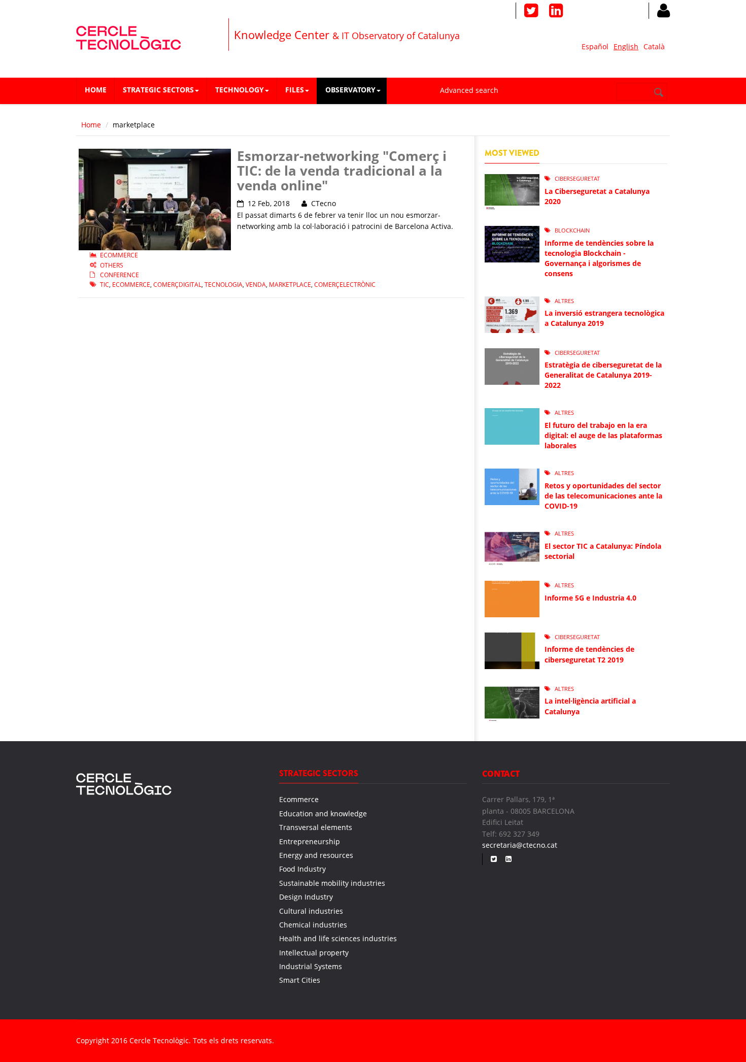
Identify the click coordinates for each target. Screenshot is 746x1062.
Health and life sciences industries (338, 938)
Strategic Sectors (158, 89)
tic (104, 284)
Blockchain (572, 230)
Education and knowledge (323, 813)
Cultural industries (311, 911)
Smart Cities (299, 980)
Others (111, 265)
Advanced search (469, 90)
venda (256, 284)
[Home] (128, 36)
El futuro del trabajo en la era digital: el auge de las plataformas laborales (603, 435)
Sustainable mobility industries (332, 883)
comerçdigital (177, 284)
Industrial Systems (310, 966)
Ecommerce (119, 255)
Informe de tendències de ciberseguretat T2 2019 (589, 654)
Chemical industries (313, 925)
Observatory (350, 89)
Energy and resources (316, 855)
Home (96, 89)
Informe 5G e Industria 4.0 (590, 598)
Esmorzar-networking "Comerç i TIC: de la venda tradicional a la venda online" (342, 170)
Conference (119, 275)
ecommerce (131, 284)
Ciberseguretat (577, 178)
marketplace (290, 284)
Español (595, 46)
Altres (564, 301)
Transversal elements (315, 827)
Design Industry (306, 897)
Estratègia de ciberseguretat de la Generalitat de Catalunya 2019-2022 (603, 375)
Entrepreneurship (309, 841)
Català (654, 46)
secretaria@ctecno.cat (519, 845)
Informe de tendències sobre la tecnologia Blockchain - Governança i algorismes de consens (599, 258)
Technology (239, 89)
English (626, 46)
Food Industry (302, 869)
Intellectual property (314, 952)
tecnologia (224, 284)
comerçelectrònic (345, 284)
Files (294, 89)
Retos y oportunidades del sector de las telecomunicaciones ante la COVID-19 (603, 496)
